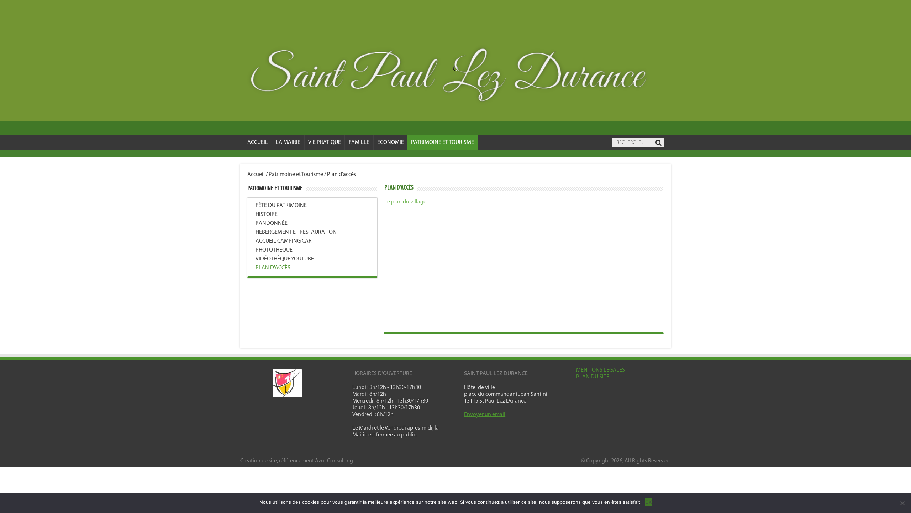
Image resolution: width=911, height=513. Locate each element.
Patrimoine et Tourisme (442, 142)
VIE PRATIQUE (324, 142)
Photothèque (274, 250)
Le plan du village (405, 202)
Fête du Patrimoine (281, 205)
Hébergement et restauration (296, 232)
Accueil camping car (284, 241)
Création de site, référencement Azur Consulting (296, 461)
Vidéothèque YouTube (285, 259)
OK (648, 502)
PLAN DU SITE (592, 377)
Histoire (267, 214)
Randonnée (272, 223)
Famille (359, 142)
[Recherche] (658, 143)
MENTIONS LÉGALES (600, 370)
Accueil (257, 142)
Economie (390, 142)
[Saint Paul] (455, 77)
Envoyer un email (484, 415)
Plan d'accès (273, 268)
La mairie (288, 142)
